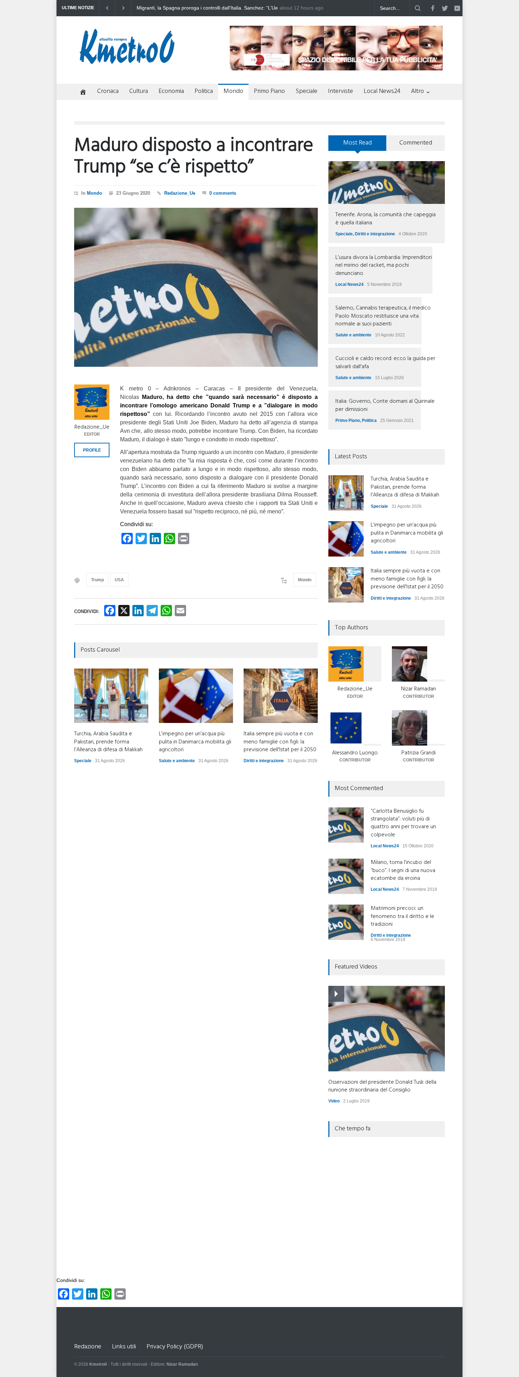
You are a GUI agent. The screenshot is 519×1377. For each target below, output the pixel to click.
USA (119, 579)
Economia (171, 91)
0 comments (222, 193)
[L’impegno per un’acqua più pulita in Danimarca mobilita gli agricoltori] (196, 696)
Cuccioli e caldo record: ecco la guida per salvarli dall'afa (385, 362)
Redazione (87, 1347)
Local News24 (382, 91)
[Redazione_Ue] (91, 402)
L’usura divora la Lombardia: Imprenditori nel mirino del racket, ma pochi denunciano (383, 265)
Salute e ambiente (177, 760)
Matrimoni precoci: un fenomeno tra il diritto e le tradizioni (402, 916)
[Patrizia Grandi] (418, 728)
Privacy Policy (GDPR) (175, 1347)
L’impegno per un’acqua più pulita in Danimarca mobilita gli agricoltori (195, 741)
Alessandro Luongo (355, 753)
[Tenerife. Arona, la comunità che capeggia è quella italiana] (386, 182)
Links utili (124, 1347)
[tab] (357, 145)
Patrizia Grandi (418, 753)
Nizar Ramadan (418, 689)
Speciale (306, 91)
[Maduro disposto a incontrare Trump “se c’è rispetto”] (196, 287)
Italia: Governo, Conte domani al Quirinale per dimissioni (385, 405)
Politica (204, 91)
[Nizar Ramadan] (418, 664)
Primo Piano (269, 91)
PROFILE (92, 450)
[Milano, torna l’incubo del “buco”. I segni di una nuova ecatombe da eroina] (346, 876)
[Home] (80, 93)
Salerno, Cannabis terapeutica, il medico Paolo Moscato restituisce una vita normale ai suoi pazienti (383, 316)
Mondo (233, 91)
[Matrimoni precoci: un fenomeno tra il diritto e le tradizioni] (346, 922)
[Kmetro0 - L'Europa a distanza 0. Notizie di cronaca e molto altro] (127, 61)
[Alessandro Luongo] (354, 728)
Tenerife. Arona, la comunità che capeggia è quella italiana (385, 218)
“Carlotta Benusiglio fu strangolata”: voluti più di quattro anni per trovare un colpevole (403, 823)
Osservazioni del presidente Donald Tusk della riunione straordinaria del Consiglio (382, 1086)
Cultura (138, 91)
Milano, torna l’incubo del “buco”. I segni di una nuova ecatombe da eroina (403, 870)
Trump (97, 579)
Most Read (357, 143)
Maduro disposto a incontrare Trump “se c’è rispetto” (193, 156)
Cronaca (108, 91)
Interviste (340, 91)
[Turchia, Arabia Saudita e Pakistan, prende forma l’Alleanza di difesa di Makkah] (111, 696)
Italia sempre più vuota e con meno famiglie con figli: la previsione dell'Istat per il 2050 (280, 741)
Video (334, 1101)
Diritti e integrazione (264, 760)
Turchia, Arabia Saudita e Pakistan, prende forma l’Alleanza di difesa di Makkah (205, 8)
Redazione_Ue (179, 193)
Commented (415, 143)
